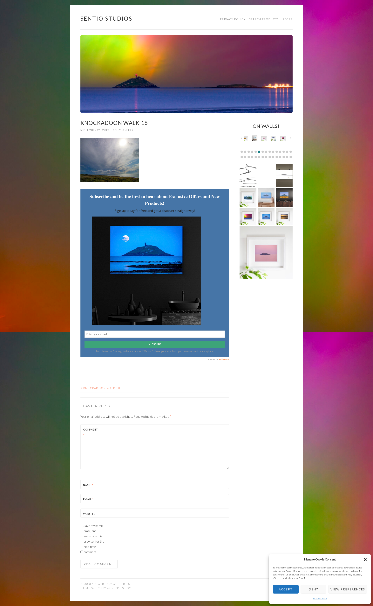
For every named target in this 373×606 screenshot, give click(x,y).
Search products (264, 19)
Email (88, 499)
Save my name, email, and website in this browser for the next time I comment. (94, 539)
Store (288, 19)
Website (89, 513)
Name (88, 485)
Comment (90, 432)
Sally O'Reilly (123, 130)
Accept (286, 589)
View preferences (347, 589)
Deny (313, 589)
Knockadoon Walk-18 (100, 388)
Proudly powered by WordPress (105, 583)
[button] (365, 559)
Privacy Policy (320, 598)
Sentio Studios (106, 18)
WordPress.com (119, 588)
